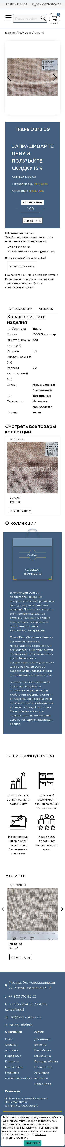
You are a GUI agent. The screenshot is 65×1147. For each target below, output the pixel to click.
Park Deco (41, 184)
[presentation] (3, 909)
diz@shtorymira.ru (25, 1017)
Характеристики (20, 309)
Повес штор (42, 1084)
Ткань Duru (36, 191)
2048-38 (15, 944)
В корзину (31, 220)
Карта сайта (14, 1067)
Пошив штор (43, 1067)
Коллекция (32, 572)
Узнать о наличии (22, 266)
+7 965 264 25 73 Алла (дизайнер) (31, 251)
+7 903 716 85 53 (16, 4)
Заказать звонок (48, 4)
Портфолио (13, 1056)
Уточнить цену (33, 202)
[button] (55, 78)
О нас (9, 1039)
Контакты (12, 1061)
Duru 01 (15, 497)
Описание (46, 309)
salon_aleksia (21, 1025)
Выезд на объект (46, 1061)
